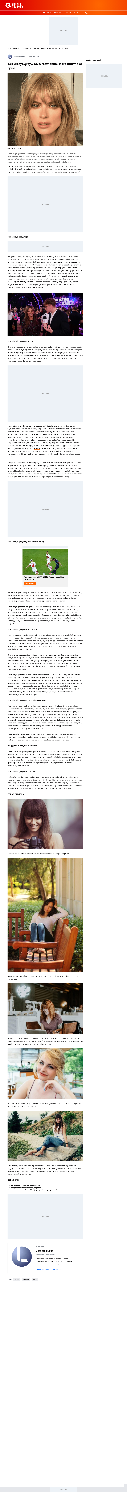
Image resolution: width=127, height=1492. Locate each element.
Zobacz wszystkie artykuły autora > (49, 1269)
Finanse (67, 13)
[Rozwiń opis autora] (57, 1264)
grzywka (26, 1279)
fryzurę (24, 350)
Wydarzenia (45, 13)
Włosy (35, 1279)
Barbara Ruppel (19, 57)
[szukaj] (86, 13)
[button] (125, 1485)
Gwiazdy (57, 13)
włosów (37, 448)
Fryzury (17, 1279)
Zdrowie (78, 13)
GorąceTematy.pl (13, 48)
